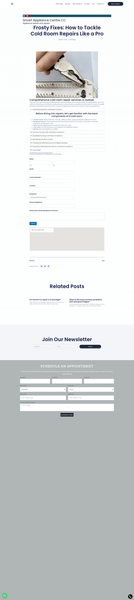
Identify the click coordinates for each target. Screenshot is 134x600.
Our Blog (87, 4)
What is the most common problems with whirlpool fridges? (85, 300)
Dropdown (33, 194)
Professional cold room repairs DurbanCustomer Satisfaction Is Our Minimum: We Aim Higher (45, 153)
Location (32, 185)
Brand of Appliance (36, 202)
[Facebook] (24, 16)
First (31, 165)
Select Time (70, 394)
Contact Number (36, 177)
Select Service (23, 385)
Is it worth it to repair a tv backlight (44, 299)
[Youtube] (27, 16)
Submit (33, 223)
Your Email (86, 377)
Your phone (54, 377)
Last (54, 165)
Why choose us (77, 4)
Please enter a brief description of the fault (44, 210)
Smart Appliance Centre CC (44, 20)
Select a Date (23, 394)
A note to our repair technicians (27, 402)
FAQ (93, 4)
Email (32, 169)
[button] (41, 266)
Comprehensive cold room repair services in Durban (62, 100)
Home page (59, 4)
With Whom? (71, 385)
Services (67, 4)
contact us (100, 4)
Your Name (22, 377)
